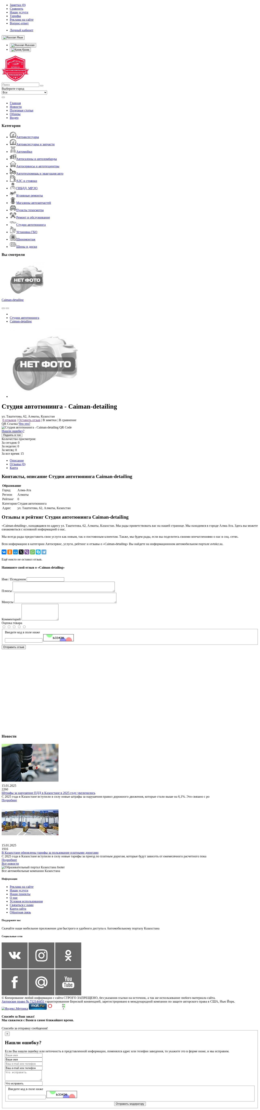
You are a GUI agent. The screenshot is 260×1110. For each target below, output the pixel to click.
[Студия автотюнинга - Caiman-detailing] (45, 396)
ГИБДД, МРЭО (27, 188)
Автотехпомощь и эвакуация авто (39, 173)
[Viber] (26, 552)
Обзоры (15, 114)
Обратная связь (20, 912)
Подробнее (9, 800)
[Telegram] (43, 552)
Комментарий (11, 619)
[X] (21, 552)
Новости (16, 106)
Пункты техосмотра (30, 210)
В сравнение (67, 420)
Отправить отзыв (13, 647)
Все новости (10, 863)
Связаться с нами (22, 905)
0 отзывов (9, 420)
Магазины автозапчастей (33, 202)
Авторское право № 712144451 (23, 1001)
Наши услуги (19, 890)
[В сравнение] (3, 308)
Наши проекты (20, 894)
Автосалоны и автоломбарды (36, 159)
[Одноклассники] (9, 552)
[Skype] (38, 552)
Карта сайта (18, 908)
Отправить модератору (130, 1103)
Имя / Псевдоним (14, 579)
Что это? (24, 423)
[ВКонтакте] (4, 552)
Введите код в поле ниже (22, 632)
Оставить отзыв (29, 420)
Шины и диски (26, 246)
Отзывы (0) (17, 464)
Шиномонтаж (25, 239)
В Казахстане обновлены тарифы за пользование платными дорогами (50, 852)
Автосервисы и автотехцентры (37, 166)
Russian (29, 45)
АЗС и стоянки (26, 181)
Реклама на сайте (22, 886)
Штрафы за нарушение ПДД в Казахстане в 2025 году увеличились (48, 793)
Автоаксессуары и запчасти (35, 144)
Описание (17, 460)
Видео (14, 117)
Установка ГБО (26, 232)
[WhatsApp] (32, 552)
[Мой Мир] (15, 552)
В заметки (50, 420)
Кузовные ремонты (29, 195)
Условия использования (26, 901)
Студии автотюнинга (31, 224)
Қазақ (25, 49)
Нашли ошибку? (13, 431)
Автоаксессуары (27, 137)
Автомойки (24, 151)
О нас (14, 897)
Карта (14, 468)
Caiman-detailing (13, 300)
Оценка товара (12, 623)
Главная (15, 103)
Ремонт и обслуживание (33, 217)
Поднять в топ (12, 435)
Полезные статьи (21, 110)
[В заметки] (7, 308)
